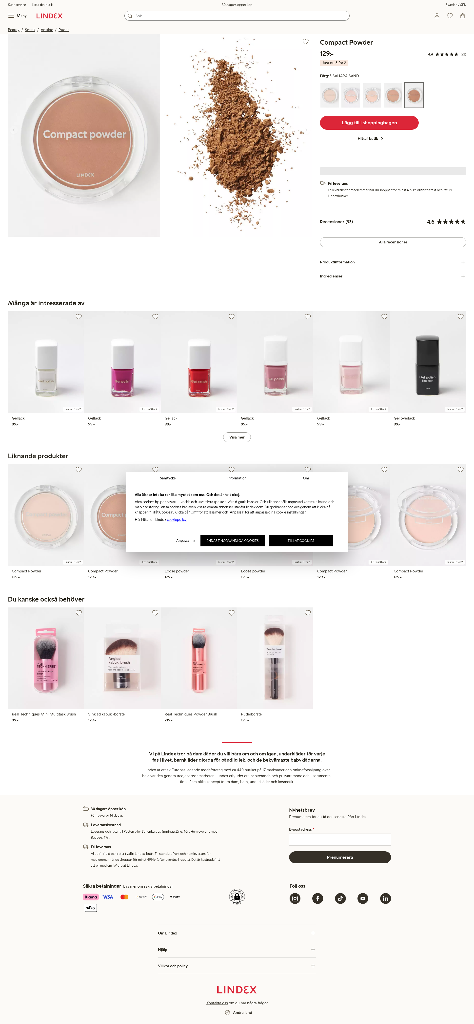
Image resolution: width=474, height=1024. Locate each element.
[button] (84, 135)
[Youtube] (362, 898)
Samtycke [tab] (168, 478)
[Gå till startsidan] (49, 16)
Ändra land (242, 1012)
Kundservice (17, 5)
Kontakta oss (217, 1003)
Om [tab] (306, 478)
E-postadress (301, 829)
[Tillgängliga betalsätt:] (133, 903)
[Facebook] (317, 898)
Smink (30, 29)
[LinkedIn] (385, 898)
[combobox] (237, 16)
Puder (64, 29)
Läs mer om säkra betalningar (148, 886)
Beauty (14, 29)
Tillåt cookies (301, 540)
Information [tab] (236, 478)
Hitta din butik (42, 5)
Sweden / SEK (456, 5)
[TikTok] (340, 898)
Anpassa (182, 540)
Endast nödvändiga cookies (232, 540)
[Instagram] (295, 898)
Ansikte (47, 29)
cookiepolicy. (177, 519)
